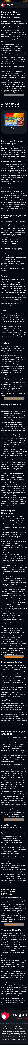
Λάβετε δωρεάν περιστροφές (14, 95)
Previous (2, 121)
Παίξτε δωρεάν (11, 114)
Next (26, 121)
